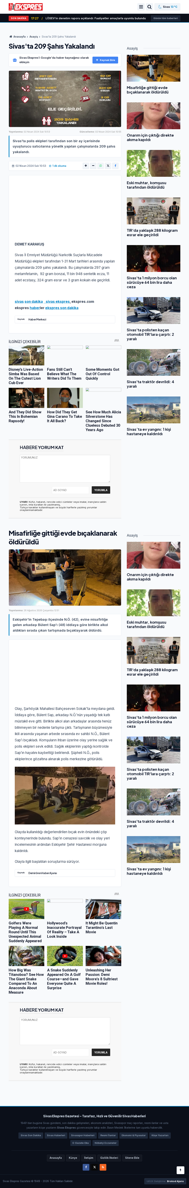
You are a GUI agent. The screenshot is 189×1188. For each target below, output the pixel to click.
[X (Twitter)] (108, 166)
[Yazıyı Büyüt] (86, 166)
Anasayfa (19, 36)
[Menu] (141, 6)
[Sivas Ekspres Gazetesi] (26, 6)
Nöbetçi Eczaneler (105, 1143)
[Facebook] (115, 166)
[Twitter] (94, 1167)
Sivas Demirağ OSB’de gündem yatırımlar (74, 18)
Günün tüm (165, 18)
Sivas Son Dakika (31, 1135)
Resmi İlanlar (108, 1135)
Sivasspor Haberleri (82, 1135)
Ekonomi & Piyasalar (134, 1135)
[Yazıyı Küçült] (93, 166)
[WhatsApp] (100, 166)
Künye (73, 1157)
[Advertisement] (65, 211)
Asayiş (34, 36)
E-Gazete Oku (81, 1143)
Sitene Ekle (132, 1157)
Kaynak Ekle (107, 59)
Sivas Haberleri (56, 1135)
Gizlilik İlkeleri (109, 1157)
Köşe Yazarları (160, 1135)
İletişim (88, 1157)
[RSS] (103, 1167)
